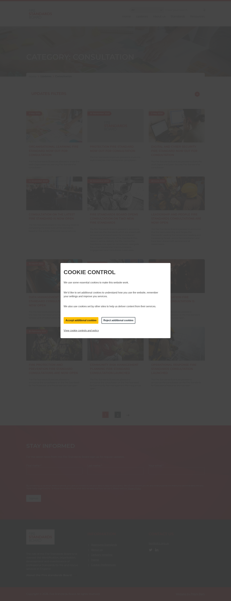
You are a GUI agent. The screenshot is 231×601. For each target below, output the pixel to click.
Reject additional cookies (118, 320)
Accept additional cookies (81, 320)
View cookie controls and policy (81, 330)
